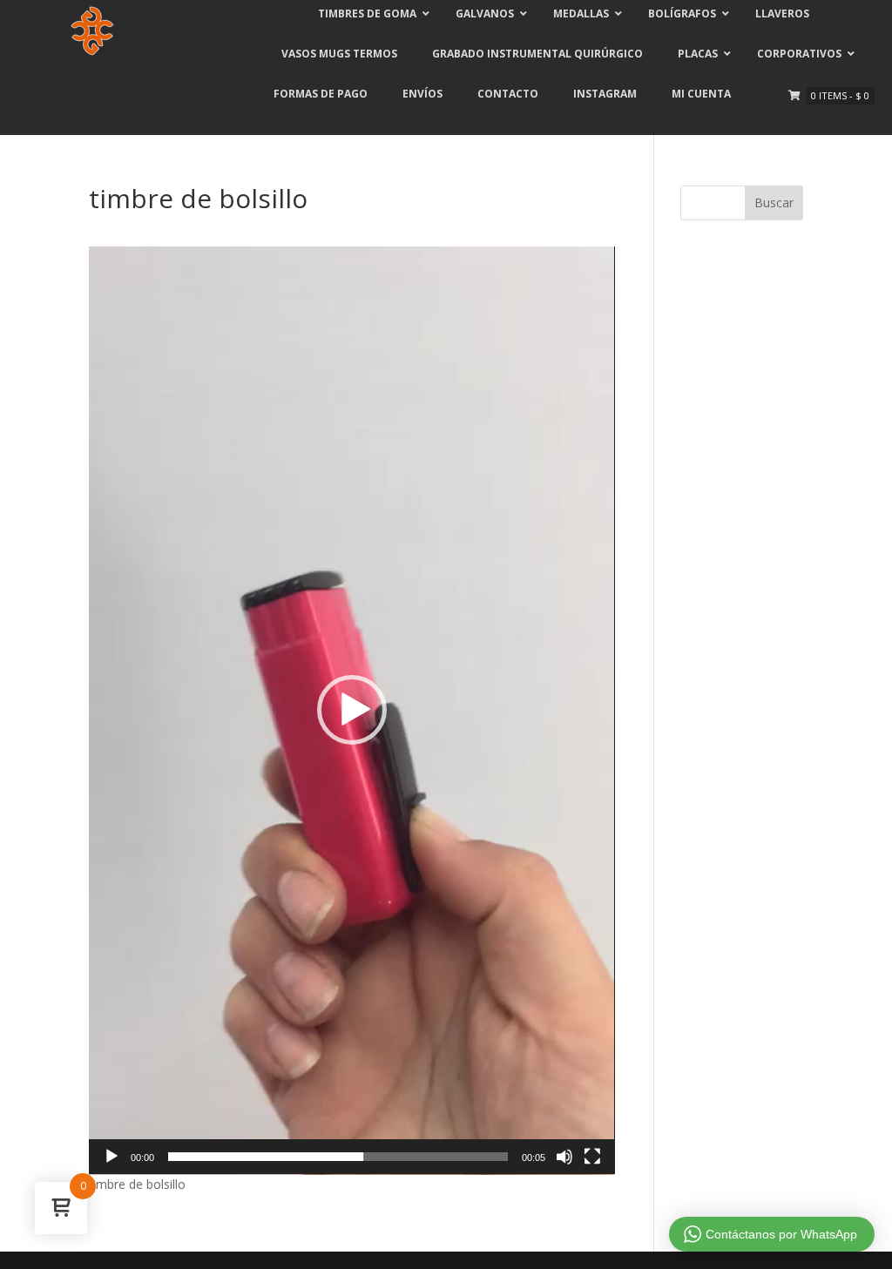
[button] (352, 710)
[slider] (337, 1156)
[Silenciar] (564, 1156)
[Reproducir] (111, 1156)
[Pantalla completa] (592, 1156)
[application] (351, 710)
